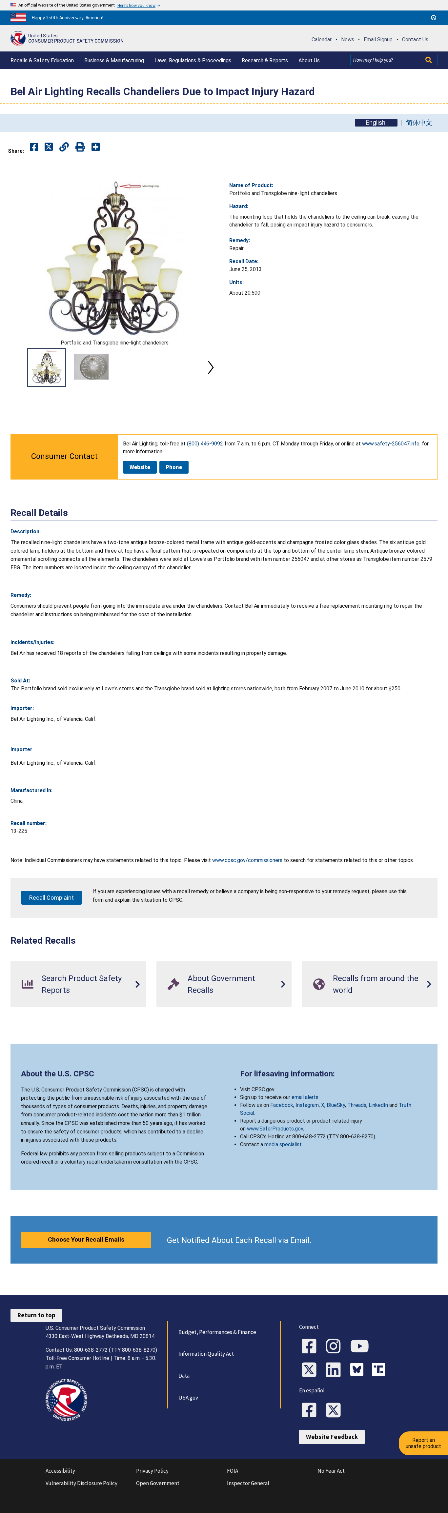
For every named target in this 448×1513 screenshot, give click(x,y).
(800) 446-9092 (205, 444)
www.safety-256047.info (390, 444)
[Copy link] (95, 147)
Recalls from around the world (375, 984)
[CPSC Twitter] (311, 1370)
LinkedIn (378, 1105)
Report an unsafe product (423, 1443)
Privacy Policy (152, 1470)
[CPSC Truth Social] (380, 1370)
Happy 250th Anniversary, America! (67, 17)
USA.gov (188, 1397)
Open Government (157, 1483)
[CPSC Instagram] (335, 1347)
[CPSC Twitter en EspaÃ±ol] (335, 1411)
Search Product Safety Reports (82, 984)
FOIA (232, 1470)
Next (210, 367)
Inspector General (248, 1483)
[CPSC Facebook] (311, 1347)
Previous (18, 367)
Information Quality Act (206, 1353)
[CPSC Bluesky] (358, 1370)
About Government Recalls (221, 984)
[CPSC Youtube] (362, 1347)
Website (140, 467)
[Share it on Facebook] (34, 147)
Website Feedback (332, 1437)
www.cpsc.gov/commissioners (247, 860)
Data (184, 1375)
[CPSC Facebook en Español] (311, 1411)
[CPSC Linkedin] (335, 1370)
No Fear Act (331, 1470)
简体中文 (419, 123)
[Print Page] (80, 147)
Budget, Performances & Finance (217, 1332)
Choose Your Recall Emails (86, 1239)
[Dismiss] (433, 17)
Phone (174, 467)
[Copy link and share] (64, 147)
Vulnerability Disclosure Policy (81, 1483)
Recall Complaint (51, 897)
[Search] (429, 60)
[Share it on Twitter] (48, 147)
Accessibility (60, 1470)
